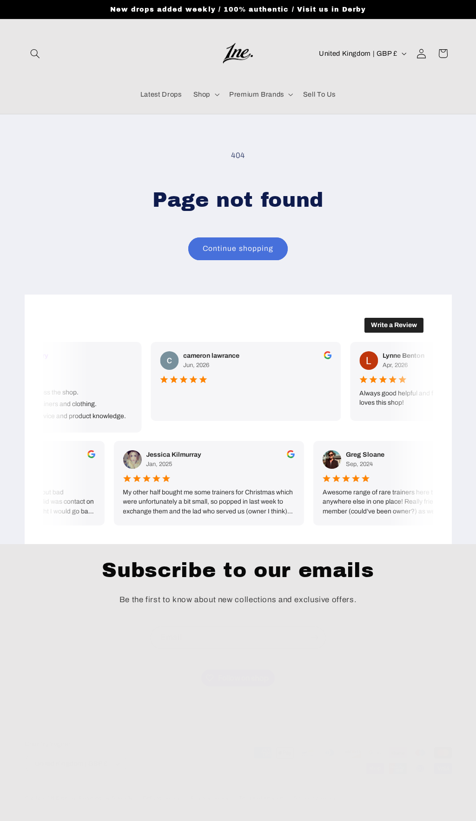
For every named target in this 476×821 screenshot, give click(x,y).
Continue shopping (238, 248)
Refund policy (162, 798)
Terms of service (261, 798)
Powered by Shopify (106, 798)
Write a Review (394, 325)
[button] (35, 53)
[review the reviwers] (325, 357)
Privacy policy (210, 798)
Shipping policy (315, 798)
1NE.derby (62, 798)
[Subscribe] (314, 637)
